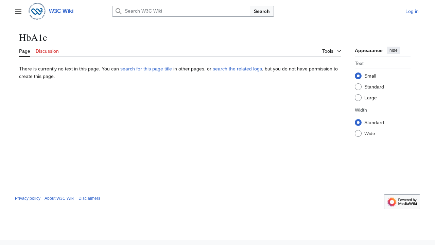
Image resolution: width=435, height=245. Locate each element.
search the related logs (237, 68)
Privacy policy (27, 198)
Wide (369, 133)
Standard (374, 86)
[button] (18, 11)
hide (393, 50)
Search (262, 11)
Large (370, 97)
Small (370, 76)
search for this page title (146, 68)
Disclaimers (89, 198)
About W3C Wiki (59, 198)
